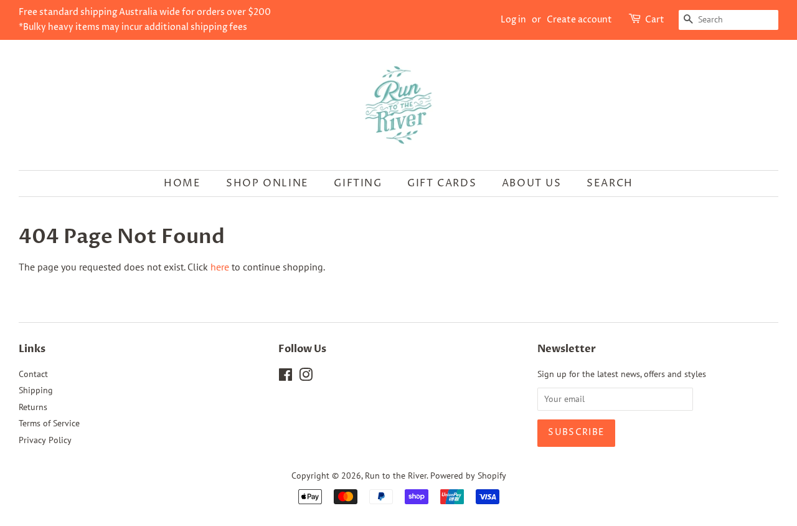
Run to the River (396, 475)
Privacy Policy (45, 440)
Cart (654, 20)
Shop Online (267, 183)
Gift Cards (441, 183)
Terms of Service (49, 423)
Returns (33, 407)
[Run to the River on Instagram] (306, 377)
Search (610, 183)
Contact (33, 374)
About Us (532, 183)
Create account (579, 20)
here (219, 267)
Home (182, 183)
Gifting (358, 183)
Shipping (36, 390)
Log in (513, 20)
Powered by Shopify (468, 475)
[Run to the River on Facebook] (285, 377)
